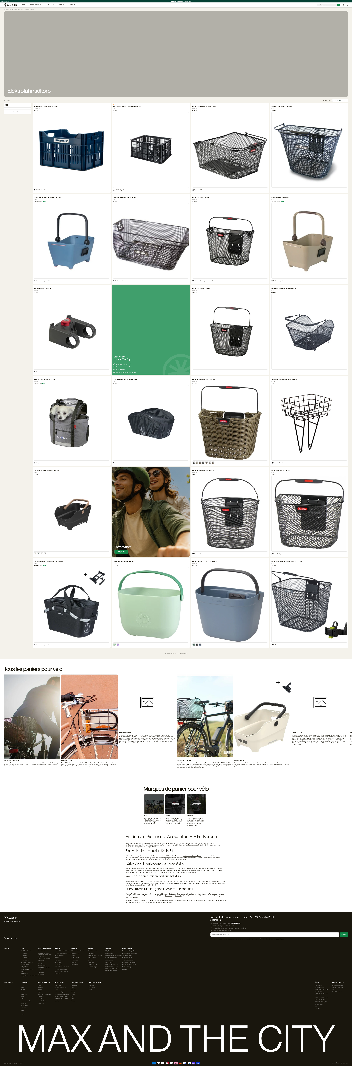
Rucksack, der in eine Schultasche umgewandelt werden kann (45, 954)
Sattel (73, 955)
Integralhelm (24, 973)
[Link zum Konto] (343, 5)
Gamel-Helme (24, 1005)
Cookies (20, 1063)
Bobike (74, 996)
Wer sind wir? (318, 985)
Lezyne (74, 989)
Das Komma (41, 996)
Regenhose (58, 962)
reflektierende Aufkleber (95, 955)
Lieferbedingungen (337, 985)
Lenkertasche (41, 960)
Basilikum (57, 1001)
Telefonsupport (92, 951)
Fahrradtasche (42, 951)
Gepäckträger (75, 957)
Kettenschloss (109, 953)
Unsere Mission (319, 987)
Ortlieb (199, 894)
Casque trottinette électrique (29, 976)
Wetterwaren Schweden (44, 994)
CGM (22, 985)
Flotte (56, 989)
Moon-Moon (344, 1063)
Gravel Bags (188, 883)
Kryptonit (91, 985)
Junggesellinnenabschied (62, 994)
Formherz (74, 985)
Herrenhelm (24, 955)
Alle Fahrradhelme (26, 951)
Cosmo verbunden (26, 1001)
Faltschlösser (109, 960)
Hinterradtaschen (143, 859)
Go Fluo (40, 998)
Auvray (90, 989)
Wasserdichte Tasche (44, 967)
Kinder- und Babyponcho (129, 964)
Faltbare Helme (25, 964)
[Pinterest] (15, 939)
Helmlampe (75, 960)
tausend (23, 989)
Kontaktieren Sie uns (320, 999)
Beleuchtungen (76, 953)
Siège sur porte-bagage (129, 962)
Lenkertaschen (135, 883)
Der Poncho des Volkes (61, 996)
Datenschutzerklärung (280, 939)
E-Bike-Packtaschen (144, 872)
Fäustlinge (57, 973)
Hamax (73, 1001)
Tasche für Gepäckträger (44, 958)
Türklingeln (91, 953)
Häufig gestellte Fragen (321, 997)
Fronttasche (41, 970)
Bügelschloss (109, 951)
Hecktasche (41, 972)
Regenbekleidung (60, 955)
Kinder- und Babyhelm (27, 969)
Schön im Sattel (42, 1001)
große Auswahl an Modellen (192, 856)
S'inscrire (344, 935)
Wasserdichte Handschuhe (62, 967)
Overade (23, 1003)
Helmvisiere (91, 962)
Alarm (90, 960)
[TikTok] (12, 939)
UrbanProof (41, 1003)
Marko (22, 987)
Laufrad (124, 969)
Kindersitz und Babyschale (129, 953)
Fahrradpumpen (92, 964)
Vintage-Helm (24, 967)
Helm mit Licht (25, 960)
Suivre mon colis (5, 1)
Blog (316, 1006)
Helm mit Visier (25, 957)
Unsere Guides (319, 1004)
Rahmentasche (42, 965)
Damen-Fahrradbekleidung (62, 951)
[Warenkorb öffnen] (347, 5)
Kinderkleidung (126, 967)
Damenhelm (24, 953)
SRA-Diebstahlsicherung (112, 957)
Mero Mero (168, 896)
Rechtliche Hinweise (337, 992)
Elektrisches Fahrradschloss (113, 964)
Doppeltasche (41, 974)
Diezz (22, 1012)
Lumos (22, 1010)
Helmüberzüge (92, 967)
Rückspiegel (75, 964)
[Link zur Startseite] (10, 4)
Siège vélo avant (127, 955)
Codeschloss (109, 962)
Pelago (73, 992)
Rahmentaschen (156, 859)
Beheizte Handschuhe (61, 969)
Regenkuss (58, 985)
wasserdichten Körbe (173, 870)
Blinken (74, 962)
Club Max (317, 1008)
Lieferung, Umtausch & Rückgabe (321, 994)
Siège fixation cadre (128, 960)
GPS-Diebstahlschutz (111, 970)
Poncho (57, 957)
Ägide (22, 996)
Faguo (211, 894)
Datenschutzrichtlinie (337, 987)
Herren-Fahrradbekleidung (62, 953)
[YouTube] (8, 939)
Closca (23, 1014)
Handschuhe (58, 964)
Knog (73, 987)
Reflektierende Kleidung (61, 971)
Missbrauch (24, 994)
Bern (22, 998)
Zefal (73, 998)
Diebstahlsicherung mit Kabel (113, 955)
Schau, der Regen (60, 992)
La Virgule (178, 896)
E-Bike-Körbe (179, 843)
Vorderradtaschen (131, 859)
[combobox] (327, 5)
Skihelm (23, 971)
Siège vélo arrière (127, 957)
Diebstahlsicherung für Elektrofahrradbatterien (111, 967)
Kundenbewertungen (321, 1001)
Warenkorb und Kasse (78, 951)
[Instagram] (5, 939)
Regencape (58, 960)
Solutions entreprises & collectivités (321, 990)
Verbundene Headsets (27, 962)
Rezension (23, 1008)
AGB (333, 989)
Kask (22, 992)
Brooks (204, 894)
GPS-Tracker (92, 957)
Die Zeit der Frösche (60, 987)
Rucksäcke (182, 901)
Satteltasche (41, 963)
